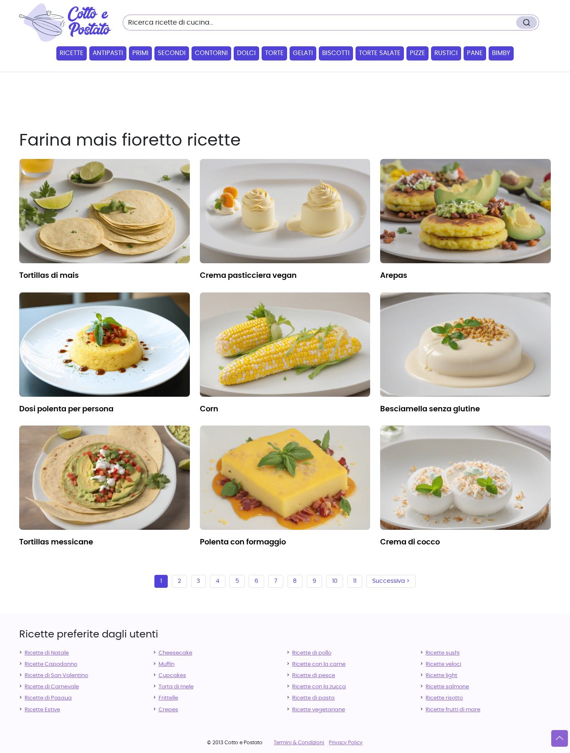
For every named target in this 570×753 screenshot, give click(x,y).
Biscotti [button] (336, 53)
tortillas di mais (49, 276)
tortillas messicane (56, 542)
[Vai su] (559, 738)
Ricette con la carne (319, 664)
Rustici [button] (446, 53)
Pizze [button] (417, 53)
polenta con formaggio (243, 542)
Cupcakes (172, 675)
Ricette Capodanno (51, 664)
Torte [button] (274, 53)
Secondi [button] (172, 53)
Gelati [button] (303, 53)
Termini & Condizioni (299, 742)
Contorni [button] (211, 53)
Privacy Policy (346, 742)
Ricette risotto (444, 698)
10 (335, 581)
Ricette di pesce (313, 675)
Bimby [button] (501, 53)
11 (354, 581)
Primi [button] (140, 53)
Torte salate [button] (380, 53)
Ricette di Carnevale (52, 687)
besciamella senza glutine (430, 409)
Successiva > (391, 581)
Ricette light (441, 675)
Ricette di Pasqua (48, 698)
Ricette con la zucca (319, 687)
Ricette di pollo (311, 653)
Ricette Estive (42, 710)
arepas (393, 276)
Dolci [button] (246, 53)
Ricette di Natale (47, 653)
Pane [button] (475, 53)
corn (209, 409)
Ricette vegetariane (318, 710)
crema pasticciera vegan (248, 276)
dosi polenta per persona (66, 409)
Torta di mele (176, 687)
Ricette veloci (443, 664)
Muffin (166, 664)
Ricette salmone (447, 687)
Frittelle (168, 698)
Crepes (168, 710)
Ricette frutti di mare (453, 710)
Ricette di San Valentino (56, 675)
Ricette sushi (442, 653)
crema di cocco (410, 542)
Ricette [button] (71, 53)
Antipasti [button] (108, 53)
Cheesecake (175, 653)
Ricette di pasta (313, 698)
